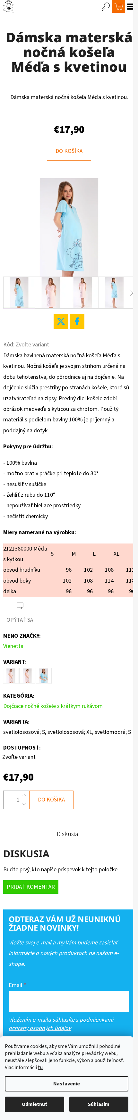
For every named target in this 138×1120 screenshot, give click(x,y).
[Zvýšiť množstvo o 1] (24, 795)
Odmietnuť (34, 1104)
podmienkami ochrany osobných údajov (61, 1024)
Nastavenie (66, 1083)
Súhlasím (98, 1104)
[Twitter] (61, 321)
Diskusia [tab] (67, 834)
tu (40, 1067)
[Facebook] (77, 321)
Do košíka (69, 151)
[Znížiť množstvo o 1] (24, 804)
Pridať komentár (31, 887)
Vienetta (13, 646)
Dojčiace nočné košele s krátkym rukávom (53, 706)
